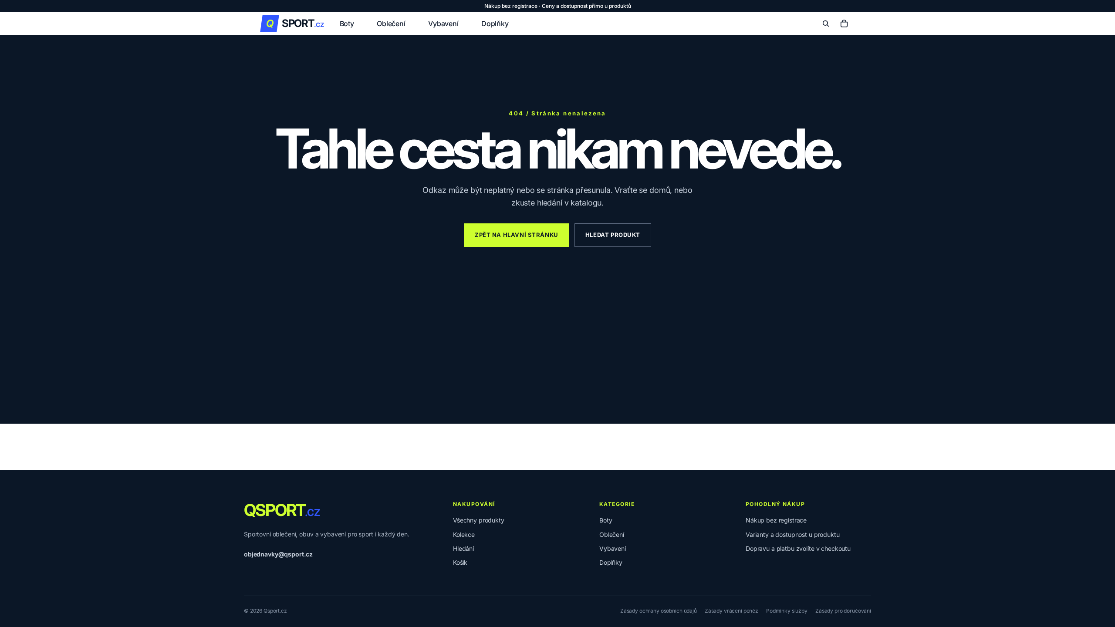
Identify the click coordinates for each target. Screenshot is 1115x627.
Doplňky (610, 562)
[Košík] (844, 23)
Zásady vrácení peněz (731, 610)
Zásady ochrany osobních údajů (658, 610)
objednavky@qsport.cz (278, 554)
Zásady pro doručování (843, 610)
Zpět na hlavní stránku (516, 234)
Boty (605, 520)
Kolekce (464, 534)
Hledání (463, 548)
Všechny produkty (478, 520)
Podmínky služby (787, 610)
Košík (460, 562)
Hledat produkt (612, 234)
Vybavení (612, 548)
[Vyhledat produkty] (825, 23)
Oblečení (611, 534)
